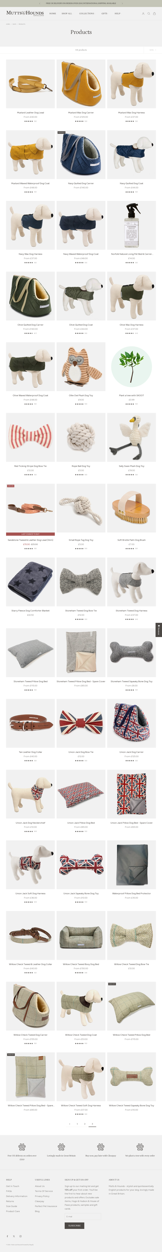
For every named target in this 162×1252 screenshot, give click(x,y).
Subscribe (74, 1225)
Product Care (13, 1211)
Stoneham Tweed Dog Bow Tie (81, 610)
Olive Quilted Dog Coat (81, 324)
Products (22, 24)
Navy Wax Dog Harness (30, 254)
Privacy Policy (42, 1196)
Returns (10, 1201)
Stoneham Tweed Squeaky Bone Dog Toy (131, 681)
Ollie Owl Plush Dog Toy (81, 395)
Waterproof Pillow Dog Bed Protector (131, 893)
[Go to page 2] (69, 1124)
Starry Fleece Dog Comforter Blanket (30, 610)
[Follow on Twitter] (14, 1236)
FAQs (9, 1191)
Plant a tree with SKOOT (131, 395)
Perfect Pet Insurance (46, 1206)
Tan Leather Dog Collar (30, 752)
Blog (37, 1211)
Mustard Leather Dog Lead (30, 112)
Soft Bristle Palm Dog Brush (131, 540)
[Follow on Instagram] (20, 1236)
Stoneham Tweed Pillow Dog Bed (30, 681)
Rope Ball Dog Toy (81, 466)
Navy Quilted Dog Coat (131, 183)
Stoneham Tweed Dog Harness (131, 610)
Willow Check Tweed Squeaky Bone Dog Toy (131, 1105)
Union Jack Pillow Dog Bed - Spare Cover (131, 822)
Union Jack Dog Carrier (131, 752)
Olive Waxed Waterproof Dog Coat (30, 395)
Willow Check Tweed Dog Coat (81, 1034)
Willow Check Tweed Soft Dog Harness (81, 1105)
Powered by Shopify (28, 1245)
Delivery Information (16, 1196)
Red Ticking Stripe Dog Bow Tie (30, 466)
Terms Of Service (44, 1191)
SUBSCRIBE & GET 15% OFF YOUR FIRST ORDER (81, 3)
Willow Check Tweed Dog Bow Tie (131, 964)
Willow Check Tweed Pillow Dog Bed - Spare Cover (30, 1106)
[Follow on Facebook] (7, 1236)
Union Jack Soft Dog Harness (30, 893)
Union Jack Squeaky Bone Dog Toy (81, 893)
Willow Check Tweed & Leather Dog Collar (30, 964)
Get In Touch (12, 1186)
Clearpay (39, 1201)
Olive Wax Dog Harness (131, 324)
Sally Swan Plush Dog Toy (131, 466)
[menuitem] (52, 13)
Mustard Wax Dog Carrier (81, 112)
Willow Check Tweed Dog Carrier (30, 1034)
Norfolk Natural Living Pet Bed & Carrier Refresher (131, 254)
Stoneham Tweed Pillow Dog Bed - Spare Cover (81, 681)
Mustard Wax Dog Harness (131, 112)
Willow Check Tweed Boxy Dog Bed (81, 964)
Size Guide (11, 1206)
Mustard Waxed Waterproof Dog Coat (30, 183)
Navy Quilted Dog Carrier (81, 183)
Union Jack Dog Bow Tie (80, 752)
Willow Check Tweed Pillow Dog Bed (131, 1034)
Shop (14, 24)
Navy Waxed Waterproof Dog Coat (81, 254)
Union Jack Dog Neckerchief (30, 822)
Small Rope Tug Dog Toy (81, 540)
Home (8, 24)
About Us (40, 1186)
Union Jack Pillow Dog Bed (81, 822)
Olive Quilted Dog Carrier (30, 324)
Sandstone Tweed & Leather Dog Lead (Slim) (30, 540)
